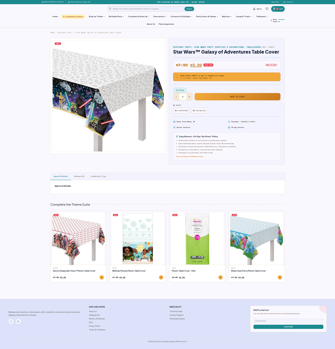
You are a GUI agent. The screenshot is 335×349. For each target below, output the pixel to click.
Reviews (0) (79, 176)
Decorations (160, 16)
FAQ (91, 322)
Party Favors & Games (207, 16)
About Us (151, 24)
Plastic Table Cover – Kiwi (184, 271)
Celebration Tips (98, 176)
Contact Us (288, 2)
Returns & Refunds (97, 319)
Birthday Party (116, 16)
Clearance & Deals (73, 17)
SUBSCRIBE (288, 327)
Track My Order (176, 311)
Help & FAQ (275, 2)
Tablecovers (253, 47)
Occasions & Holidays (181, 16)
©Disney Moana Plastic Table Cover (129, 271)
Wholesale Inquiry (177, 319)
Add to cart (237, 96)
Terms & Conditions (97, 329)
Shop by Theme (97, 16)
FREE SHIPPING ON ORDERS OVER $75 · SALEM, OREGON (180, 2)
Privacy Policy (94, 326)
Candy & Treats (244, 16)
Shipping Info (94, 315)
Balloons (227, 16)
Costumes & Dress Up (139, 16)
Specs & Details (61, 176)
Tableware (262, 16)
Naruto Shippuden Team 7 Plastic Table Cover (74, 271)
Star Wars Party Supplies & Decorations (219, 47)
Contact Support (176, 315)
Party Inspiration (166, 24)
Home (55, 16)
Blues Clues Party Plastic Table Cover (248, 271)
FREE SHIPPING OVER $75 (53, 2)
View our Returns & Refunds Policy (190, 156)
